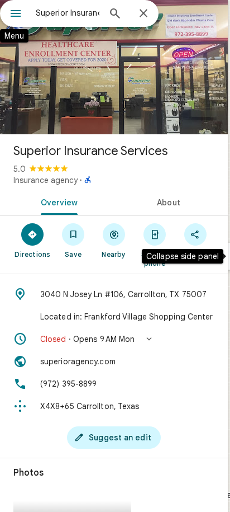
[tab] (57, 201)
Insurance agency (45, 180)
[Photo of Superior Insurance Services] (114, 67)
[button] (114, 339)
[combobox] (67, 13)
